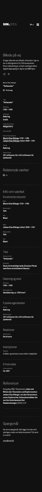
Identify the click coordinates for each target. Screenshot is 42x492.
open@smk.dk (8, 441)
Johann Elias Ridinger (11, 141)
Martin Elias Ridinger (11, 138)
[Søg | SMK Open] (9, 25)
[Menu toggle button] (38, 24)
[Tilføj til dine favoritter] (9, 74)
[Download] (4, 74)
